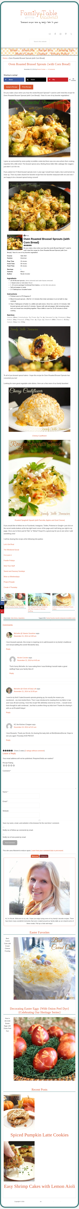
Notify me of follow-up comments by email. (18, 830)
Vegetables (21, 618)
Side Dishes (14, 618)
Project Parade (9, 582)
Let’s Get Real (9, 544)
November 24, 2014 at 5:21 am (25, 727)
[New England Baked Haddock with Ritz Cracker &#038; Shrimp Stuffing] (39, 599)
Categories (43, 856)
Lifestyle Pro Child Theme (32, 1201)
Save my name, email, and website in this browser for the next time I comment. (31, 823)
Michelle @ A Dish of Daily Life (25, 689)
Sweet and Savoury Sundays (14, 571)
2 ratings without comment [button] (34, 751)
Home (5, 58)
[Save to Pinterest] (2, 611)
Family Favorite (50, 618)
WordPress (57, 1201)
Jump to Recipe (11, 87)
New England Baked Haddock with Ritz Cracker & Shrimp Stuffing (37, 609)
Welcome (35, 856)
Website (6, 811)
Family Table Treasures (39, 17)
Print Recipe (26, 87)
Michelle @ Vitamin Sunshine (24, 633)
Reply (8, 649)
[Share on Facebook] (2, 603)
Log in (63, 1201)
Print (27, 235)
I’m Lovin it (8, 555)
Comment (7, 771)
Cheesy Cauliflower (39, 436)
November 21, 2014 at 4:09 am (25, 636)
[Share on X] (2, 607)
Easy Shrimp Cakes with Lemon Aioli (39, 1186)
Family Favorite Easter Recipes (14, 607)
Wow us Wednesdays (12, 576)
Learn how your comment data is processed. (47, 850)
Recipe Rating (8, 763)
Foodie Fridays (9, 560)
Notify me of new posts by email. (14, 837)
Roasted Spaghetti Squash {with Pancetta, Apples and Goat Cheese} (39, 520)
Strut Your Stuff (9, 566)
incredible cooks (70, 618)
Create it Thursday (10, 587)
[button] (24, 245)
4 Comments (51, 69)
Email (5, 801)
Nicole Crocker (22, 658)
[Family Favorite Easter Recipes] (15, 599)
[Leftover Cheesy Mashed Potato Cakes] (63, 599)
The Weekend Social (11, 550)
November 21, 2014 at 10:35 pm (25, 691)
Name (5, 792)
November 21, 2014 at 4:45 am (28, 660)
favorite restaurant (60, 618)
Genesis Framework (47, 1201)
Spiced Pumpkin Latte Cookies (39, 1134)
